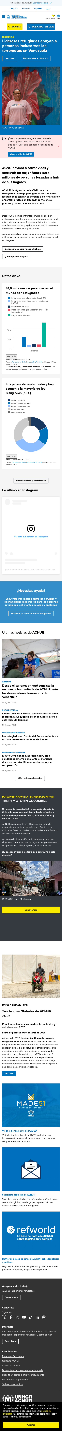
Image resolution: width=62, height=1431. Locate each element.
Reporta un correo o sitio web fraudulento (23, 1374)
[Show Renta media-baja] (19, 403)
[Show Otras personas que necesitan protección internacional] (28, 310)
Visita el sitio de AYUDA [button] (21, 154)
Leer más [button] (9, 58)
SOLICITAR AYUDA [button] (43, 26)
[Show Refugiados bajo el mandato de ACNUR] (27, 298)
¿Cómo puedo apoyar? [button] (16, 256)
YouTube (24, 1317)
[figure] (31, 327)
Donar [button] (53, 18)
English (14, 8)
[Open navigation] (3, 17)
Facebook (11, 1317)
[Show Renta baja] (16, 400)
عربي (48, 8)
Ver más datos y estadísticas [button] (31, 480)
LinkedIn (37, 1317)
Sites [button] (58, 18)
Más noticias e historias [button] (35, 58)
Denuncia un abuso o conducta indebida (22, 1370)
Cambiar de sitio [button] (40, 2)
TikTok (30, 1317)
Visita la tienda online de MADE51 (19, 1130)
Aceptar (31, 1425)
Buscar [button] (48, 18)
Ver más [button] (9, 1073)
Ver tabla (11, 356)
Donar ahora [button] (31, 910)
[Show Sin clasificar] (16, 412)
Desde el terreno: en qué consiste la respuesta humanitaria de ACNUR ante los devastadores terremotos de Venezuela (30, 691)
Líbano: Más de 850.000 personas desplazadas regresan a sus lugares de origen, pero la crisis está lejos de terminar (30, 717)
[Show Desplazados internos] (19, 315)
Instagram (17, 1317)
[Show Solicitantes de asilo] (18, 306)
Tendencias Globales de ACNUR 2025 (27, 362)
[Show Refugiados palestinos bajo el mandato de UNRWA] (28, 302)
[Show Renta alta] (16, 409)
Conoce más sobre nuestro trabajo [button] (23, 249)
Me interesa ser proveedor (15, 1379)
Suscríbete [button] (10, 1341)
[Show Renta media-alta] (19, 406)
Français (26, 8)
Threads (44, 1317)
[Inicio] (17, 17)
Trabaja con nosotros (12, 1384)
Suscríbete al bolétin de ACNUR (18, 1194)
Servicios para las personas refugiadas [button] (31, 613)
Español (38, 8)
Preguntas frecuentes (13, 1356)
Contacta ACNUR (10, 1361)
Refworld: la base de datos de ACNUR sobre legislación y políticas (30, 1260)
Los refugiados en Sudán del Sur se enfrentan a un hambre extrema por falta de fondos (30, 737)
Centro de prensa (11, 1365)
